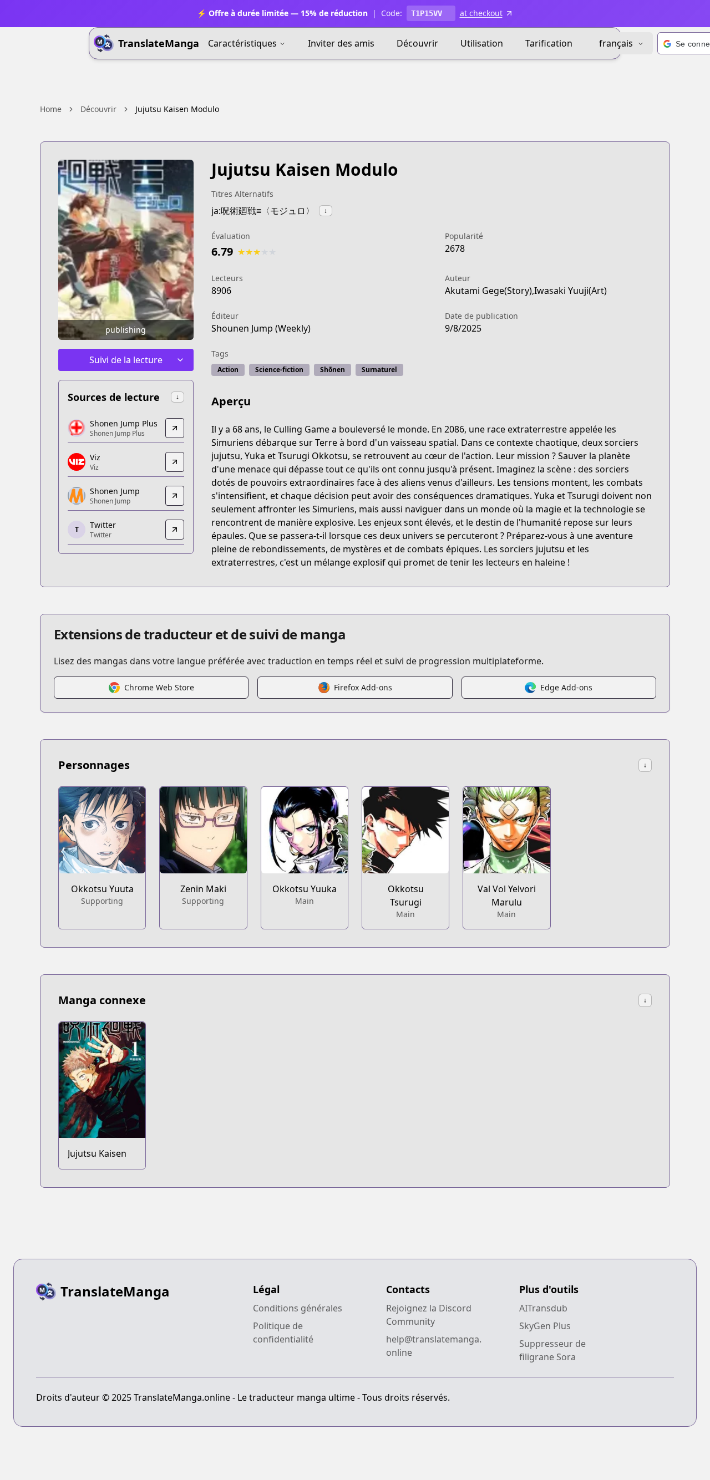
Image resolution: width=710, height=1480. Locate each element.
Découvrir (417, 43)
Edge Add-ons (566, 687)
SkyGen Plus (545, 1326)
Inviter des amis (341, 43)
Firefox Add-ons (363, 687)
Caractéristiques (242, 43)
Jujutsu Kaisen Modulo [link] (177, 109)
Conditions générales (297, 1308)
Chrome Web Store (159, 687)
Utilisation (481, 43)
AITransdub (543, 1308)
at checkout (481, 13)
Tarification (548, 43)
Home (51, 109)
